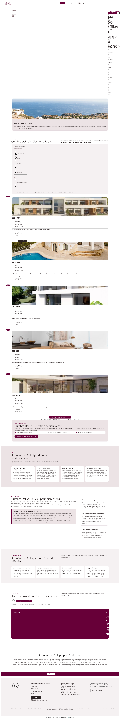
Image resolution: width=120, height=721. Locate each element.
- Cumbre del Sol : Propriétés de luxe (70, 694)
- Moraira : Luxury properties (68, 689)
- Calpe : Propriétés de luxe (68, 691)
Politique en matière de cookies (39, 700)
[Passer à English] (71, 3)
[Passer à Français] (79, 3)
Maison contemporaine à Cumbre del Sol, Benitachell (26, 318)
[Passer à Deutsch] (83, 3)
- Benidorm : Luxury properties (69, 688)
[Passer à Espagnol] (49, 717)
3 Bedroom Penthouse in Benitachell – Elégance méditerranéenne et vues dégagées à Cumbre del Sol (38, 362)
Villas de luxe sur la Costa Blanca (98, 683)
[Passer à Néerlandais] (63, 717)
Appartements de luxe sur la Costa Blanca (101, 686)
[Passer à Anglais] (56, 717)
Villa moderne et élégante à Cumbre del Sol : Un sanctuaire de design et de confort (33, 407)
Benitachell (17, 357)
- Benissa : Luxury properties (68, 692)
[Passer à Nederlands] (75, 3)
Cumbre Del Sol (18, 224)
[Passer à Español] (67, 3)
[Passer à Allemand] (70, 717)
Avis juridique (34, 699)
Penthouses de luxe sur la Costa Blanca (100, 685)
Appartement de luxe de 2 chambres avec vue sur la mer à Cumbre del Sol (31, 229)
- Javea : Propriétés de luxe (68, 686)
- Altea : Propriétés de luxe (67, 683)
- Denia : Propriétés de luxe (68, 685)
